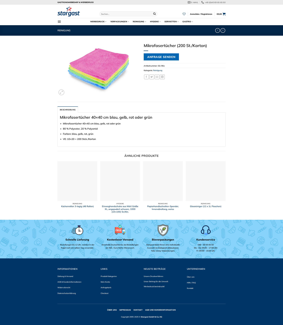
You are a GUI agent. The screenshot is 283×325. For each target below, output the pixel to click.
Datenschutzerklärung (66, 293)
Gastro (186, 21)
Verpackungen (118, 21)
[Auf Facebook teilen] (146, 76)
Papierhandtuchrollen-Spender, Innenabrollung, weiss (163, 207)
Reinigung (138, 21)
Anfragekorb (106, 287)
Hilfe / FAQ (191, 283)
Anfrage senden (161, 57)
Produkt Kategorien (109, 276)
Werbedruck (97, 21)
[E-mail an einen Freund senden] (157, 76)
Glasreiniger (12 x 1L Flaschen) (205, 206)
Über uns (190, 277)
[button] (201, 14)
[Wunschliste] (184, 14)
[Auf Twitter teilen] (151, 76)
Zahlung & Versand (65, 276)
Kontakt (190, 288)
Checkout (104, 293)
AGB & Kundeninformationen (69, 282)
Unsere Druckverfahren (153, 276)
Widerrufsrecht (63, 287)
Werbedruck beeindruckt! (154, 286)
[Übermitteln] (154, 14)
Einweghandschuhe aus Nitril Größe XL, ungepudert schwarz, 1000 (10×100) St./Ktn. (120, 209)
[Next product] (217, 30)
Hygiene (154, 21)
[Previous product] (223, 30)
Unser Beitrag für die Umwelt (156, 281)
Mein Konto (105, 282)
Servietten (170, 21)
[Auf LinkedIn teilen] (162, 76)
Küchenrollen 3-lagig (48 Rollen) (77, 206)
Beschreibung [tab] (68, 109)
